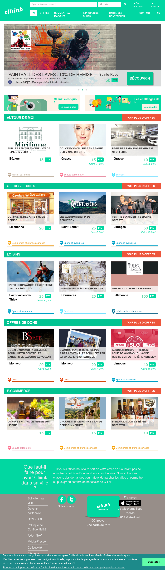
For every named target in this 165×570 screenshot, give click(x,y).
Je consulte (150, 106)
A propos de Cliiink (90, 14)
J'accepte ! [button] (154, 562)
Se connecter (138, 5)
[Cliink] (14, 10)
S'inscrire (155, 6)
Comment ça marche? (62, 14)
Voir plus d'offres (141, 117)
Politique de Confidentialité (37, 527)
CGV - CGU (35, 519)
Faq (157, 12)
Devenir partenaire (34, 510)
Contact (144, 12)
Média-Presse (37, 541)
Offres (44, 12)
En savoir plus (68, 106)
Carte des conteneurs (117, 14)
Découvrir (140, 78)
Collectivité (35, 547)
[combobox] (109, 4)
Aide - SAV (35, 535)
